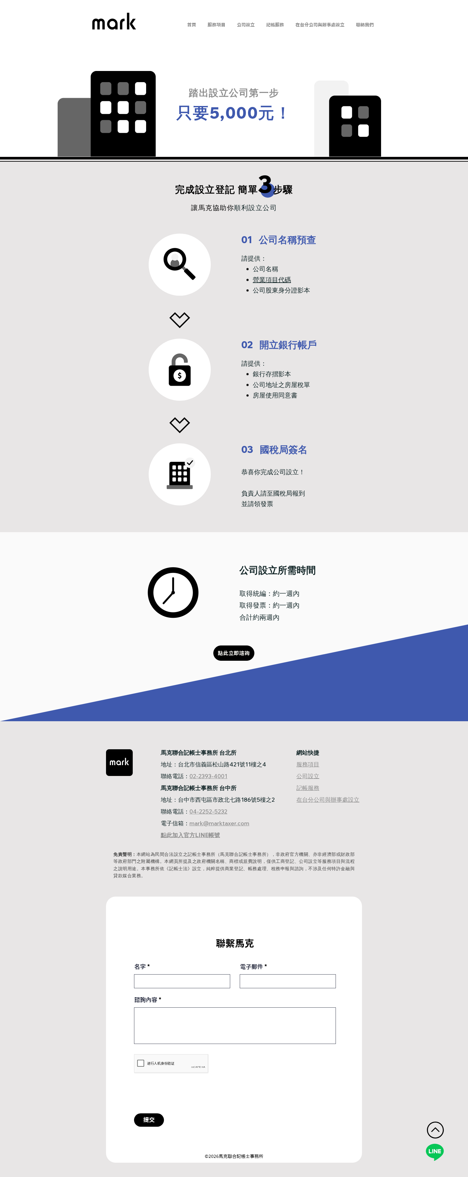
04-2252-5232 (208, 811)
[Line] (434, 1152)
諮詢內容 (145, 1000)
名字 (140, 966)
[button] (245, 22)
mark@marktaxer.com (219, 823)
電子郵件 (251, 966)
